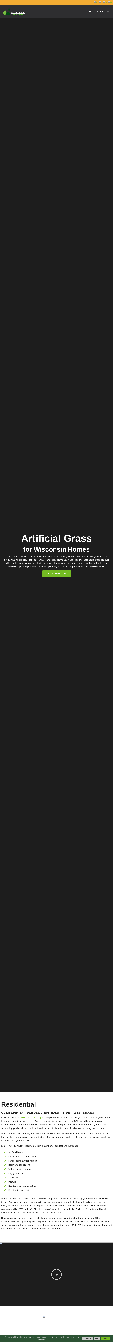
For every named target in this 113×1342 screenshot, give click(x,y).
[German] (105, 2)
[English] (96, 2)
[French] (101, 2)
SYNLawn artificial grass (33, 1117)
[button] (90, 11)
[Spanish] (110, 2)
